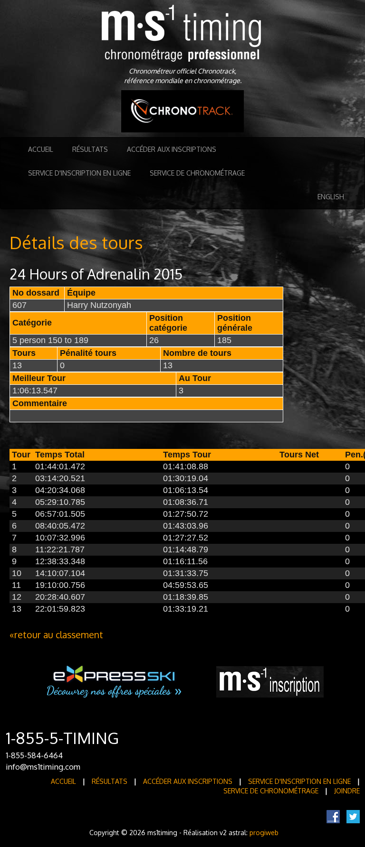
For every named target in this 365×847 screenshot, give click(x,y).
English (330, 197)
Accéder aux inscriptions (171, 149)
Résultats (90, 149)
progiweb (264, 832)
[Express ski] (114, 681)
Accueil (40, 149)
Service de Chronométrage (197, 173)
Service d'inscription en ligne (79, 173)
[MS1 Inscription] (269, 681)
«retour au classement (56, 635)
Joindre (347, 791)
